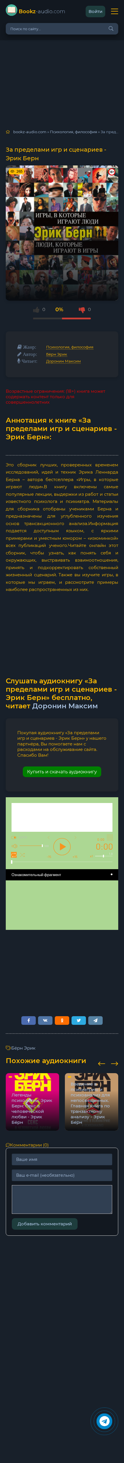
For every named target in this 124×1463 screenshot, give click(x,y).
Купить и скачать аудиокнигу (62, 772)
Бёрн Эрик (56, 354)
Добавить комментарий (45, 1224)
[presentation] (101, 1063)
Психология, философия (69, 347)
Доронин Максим (63, 361)
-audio (42, 11)
